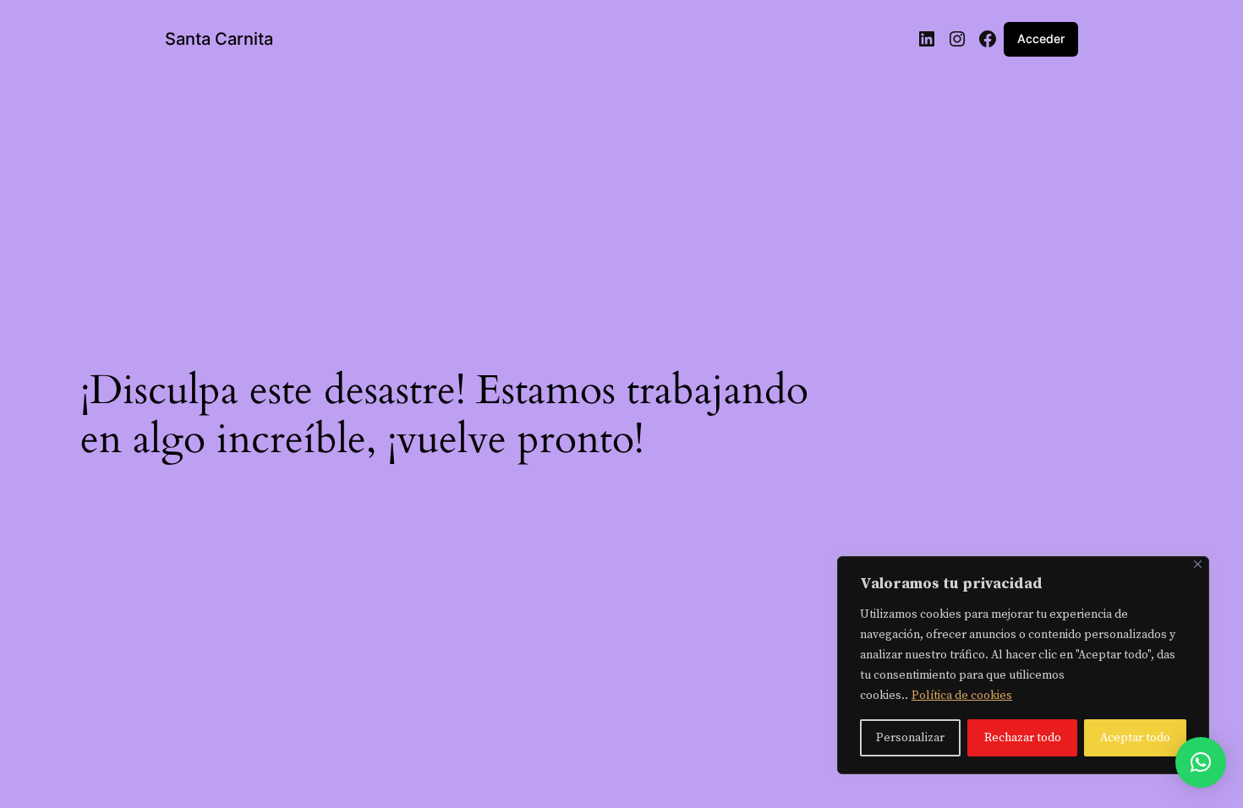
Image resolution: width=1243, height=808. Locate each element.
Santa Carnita (219, 39)
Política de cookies (962, 695)
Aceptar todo (1135, 737)
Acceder (1041, 38)
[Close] (1198, 564)
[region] (1023, 665)
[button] (1200, 762)
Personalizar (910, 737)
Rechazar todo (1022, 737)
